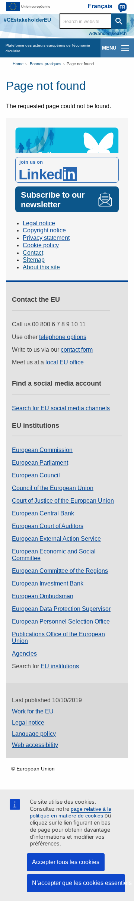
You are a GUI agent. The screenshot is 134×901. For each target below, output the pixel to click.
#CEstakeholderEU (27, 20)
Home (18, 64)
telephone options (62, 337)
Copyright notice (44, 230)
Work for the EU (33, 711)
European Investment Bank (47, 583)
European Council (36, 475)
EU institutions (60, 666)
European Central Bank (43, 513)
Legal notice (39, 223)
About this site (41, 267)
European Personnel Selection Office (61, 621)
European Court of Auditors (47, 526)
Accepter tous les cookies (65, 862)
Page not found (80, 64)
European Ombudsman (42, 596)
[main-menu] (125, 48)
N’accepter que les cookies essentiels (78, 883)
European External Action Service (56, 539)
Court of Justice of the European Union (63, 500)
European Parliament (40, 462)
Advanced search (108, 33)
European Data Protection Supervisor (61, 609)
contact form (77, 349)
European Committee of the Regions (60, 571)
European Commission (42, 450)
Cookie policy (41, 245)
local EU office (64, 362)
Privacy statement (46, 238)
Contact (33, 252)
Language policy (34, 734)
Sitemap (34, 260)
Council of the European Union (52, 488)
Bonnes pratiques (45, 64)
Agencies (24, 653)
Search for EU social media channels (61, 408)
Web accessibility (35, 745)
